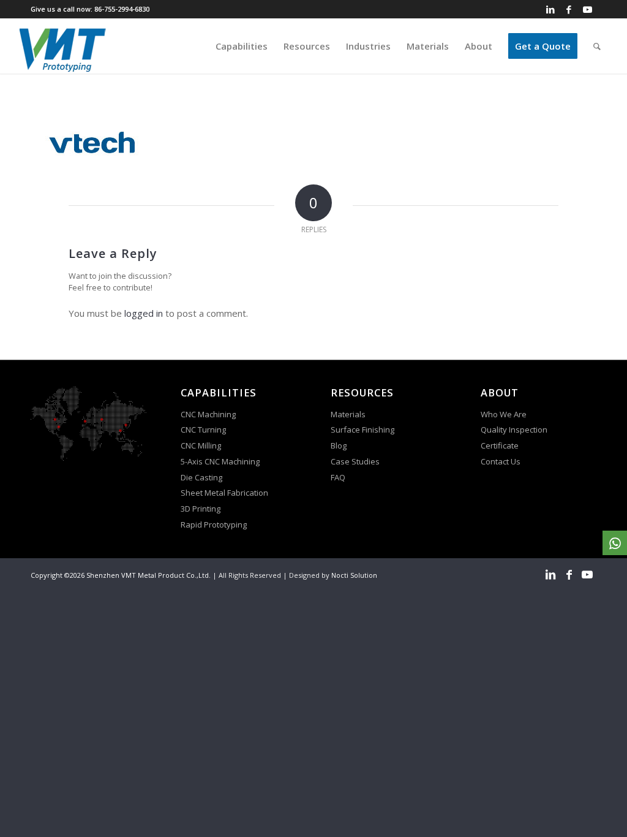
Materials (348, 414)
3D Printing (200, 508)
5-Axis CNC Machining (220, 461)
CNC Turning (203, 429)
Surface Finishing (362, 429)
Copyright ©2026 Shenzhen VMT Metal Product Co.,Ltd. (121, 575)
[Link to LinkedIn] (550, 9)
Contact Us (501, 461)
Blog (339, 445)
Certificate (500, 445)
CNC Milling (201, 445)
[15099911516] (615, 543)
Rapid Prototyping (215, 524)
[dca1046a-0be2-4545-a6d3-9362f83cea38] (62, 46)
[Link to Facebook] (569, 9)
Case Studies (356, 461)
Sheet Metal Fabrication (224, 492)
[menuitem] (242, 46)
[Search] (597, 46)
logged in (143, 313)
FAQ (339, 477)
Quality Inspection (514, 429)
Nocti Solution (354, 575)
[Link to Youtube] (587, 9)
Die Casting (201, 477)
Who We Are (504, 414)
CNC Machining (208, 414)
